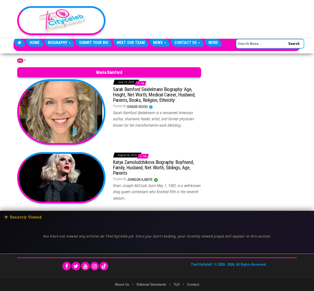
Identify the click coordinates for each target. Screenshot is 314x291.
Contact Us (186, 42)
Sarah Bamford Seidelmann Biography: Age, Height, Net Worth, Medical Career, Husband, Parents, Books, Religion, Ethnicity (154, 94)
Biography (58, 42)
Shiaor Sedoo (138, 107)
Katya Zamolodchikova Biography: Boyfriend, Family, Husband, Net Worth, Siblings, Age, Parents (153, 167)
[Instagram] (94, 266)
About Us (122, 284)
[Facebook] (66, 266)
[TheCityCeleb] (19, 43)
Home (34, 42)
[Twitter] (76, 266)
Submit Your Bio (93, 42)
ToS (177, 284)
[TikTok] (104, 266)
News (158, 42)
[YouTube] (85, 266)
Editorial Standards (151, 284)
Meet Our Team (131, 42)
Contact (193, 284)
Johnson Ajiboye (140, 180)
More (213, 42)
